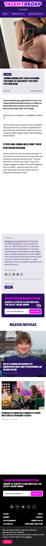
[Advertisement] (23, 446)
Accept (7, 542)
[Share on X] (10, 274)
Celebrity (7, 74)
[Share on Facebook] (6, 274)
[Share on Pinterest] (13, 274)
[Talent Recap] (23, 4)
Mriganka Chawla (12, 241)
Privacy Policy (37, 521)
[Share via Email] (21, 274)
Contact (39, 517)
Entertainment (9, 521)
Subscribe (35, 311)
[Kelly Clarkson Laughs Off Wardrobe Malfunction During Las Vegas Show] (23, 354)
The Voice (6, 14)
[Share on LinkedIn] (17, 274)
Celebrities (8, 524)
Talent (6, 514)
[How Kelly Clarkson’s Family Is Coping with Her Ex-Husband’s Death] (23, 395)
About (40, 514)
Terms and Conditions (33, 524)
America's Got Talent (19, 14)
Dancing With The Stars (36, 14)
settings (28, 537)
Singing (6, 517)
